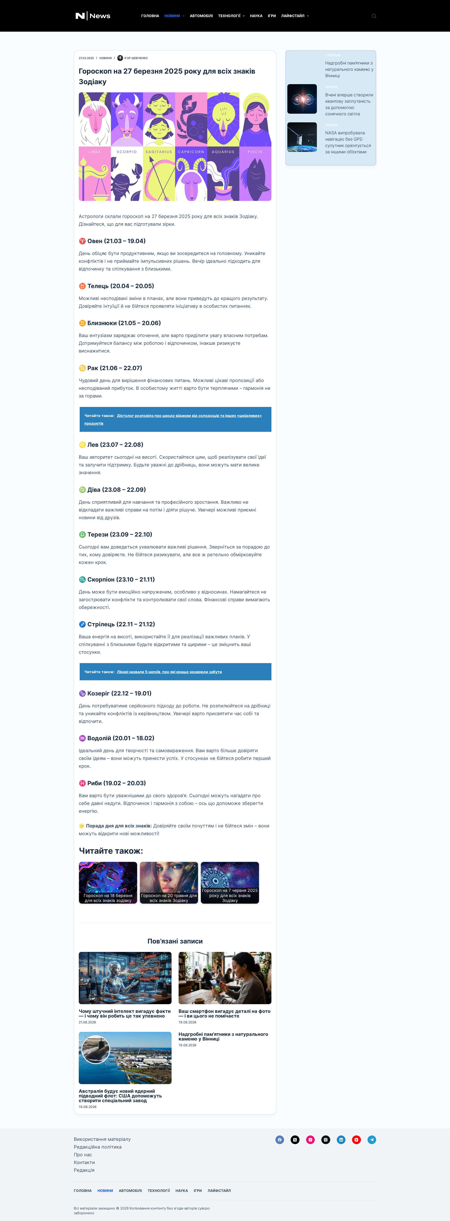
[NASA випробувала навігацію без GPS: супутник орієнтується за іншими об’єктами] (302, 137)
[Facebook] (279, 1139)
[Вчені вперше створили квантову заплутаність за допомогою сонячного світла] (302, 99)
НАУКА (256, 16)
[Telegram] (372, 1139)
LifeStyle (333, 55)
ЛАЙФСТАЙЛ (292, 16)
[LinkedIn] (341, 1139)
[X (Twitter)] (295, 1139)
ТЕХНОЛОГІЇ (229, 16)
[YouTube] (356, 1139)
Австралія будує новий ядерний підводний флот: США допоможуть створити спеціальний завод (120, 1095)
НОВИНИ (172, 16)
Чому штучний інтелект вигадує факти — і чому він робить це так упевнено (125, 1013)
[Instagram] (310, 1139)
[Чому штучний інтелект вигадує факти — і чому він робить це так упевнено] (125, 978)
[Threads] (325, 1139)
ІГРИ (272, 16)
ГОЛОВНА (150, 16)
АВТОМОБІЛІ (201, 16)
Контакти (84, 1162)
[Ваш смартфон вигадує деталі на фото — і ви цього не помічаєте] (225, 978)
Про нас (83, 1154)
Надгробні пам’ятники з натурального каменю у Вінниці (223, 1036)
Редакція (84, 1170)
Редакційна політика (98, 1147)
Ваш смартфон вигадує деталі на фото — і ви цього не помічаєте (224, 1013)
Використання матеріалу (102, 1139)
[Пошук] (374, 16)
